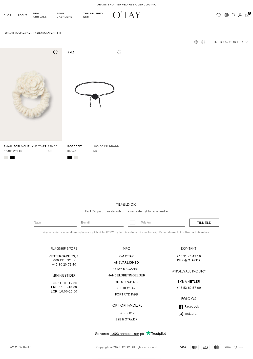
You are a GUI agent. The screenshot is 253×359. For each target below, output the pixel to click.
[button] (7, 15)
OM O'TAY (126, 256)
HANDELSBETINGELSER (127, 275)
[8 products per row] (203, 42)
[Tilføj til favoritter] (55, 52)
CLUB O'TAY (126, 288)
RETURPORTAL (126, 282)
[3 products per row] (189, 42)
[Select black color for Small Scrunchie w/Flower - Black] (12, 157)
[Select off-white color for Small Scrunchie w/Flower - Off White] (6, 157)
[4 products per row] (196, 42)
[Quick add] (6, 135)
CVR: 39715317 (20, 347)
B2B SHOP (127, 313)
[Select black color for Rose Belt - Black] (69, 157)
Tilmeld (204, 222)
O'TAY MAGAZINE (126, 269)
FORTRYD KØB (126, 294)
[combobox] (132, 222)
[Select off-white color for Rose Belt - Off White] (76, 157)
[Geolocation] (227, 15)
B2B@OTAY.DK (126, 319)
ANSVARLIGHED (126, 262)
